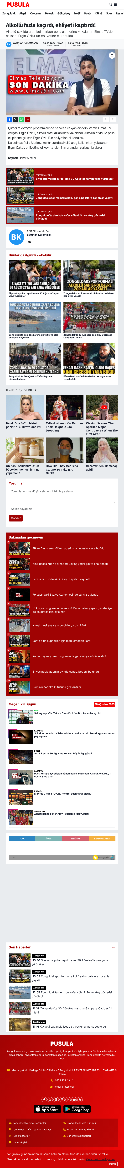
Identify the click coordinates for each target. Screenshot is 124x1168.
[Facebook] (44, 1099)
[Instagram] (62, 1099)
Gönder (16, 518)
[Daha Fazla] (27, 119)
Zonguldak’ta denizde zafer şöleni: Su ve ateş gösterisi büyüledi (33, 336)
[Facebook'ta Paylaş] (9, 119)
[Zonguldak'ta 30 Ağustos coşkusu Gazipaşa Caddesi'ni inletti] (89, 317)
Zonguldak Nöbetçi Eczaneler (29, 1123)
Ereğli (77, 13)
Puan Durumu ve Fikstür (81, 1129)
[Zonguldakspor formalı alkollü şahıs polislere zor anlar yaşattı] (89, 275)
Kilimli (98, 13)
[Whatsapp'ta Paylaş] (21, 119)
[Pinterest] (56, 1099)
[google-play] (77, 1109)
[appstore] (47, 1109)
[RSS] (80, 1099)
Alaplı (22, 13)
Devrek (49, 13)
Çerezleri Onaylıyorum (100, 1159)
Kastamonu (39, 1022)
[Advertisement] (62, 902)
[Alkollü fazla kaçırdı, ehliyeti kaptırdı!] (62, 82)
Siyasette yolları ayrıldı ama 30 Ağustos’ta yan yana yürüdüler (34, 294)
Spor (109, 13)
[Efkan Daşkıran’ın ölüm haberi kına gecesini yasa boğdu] (89, 358)
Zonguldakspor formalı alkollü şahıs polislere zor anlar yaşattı (88, 294)
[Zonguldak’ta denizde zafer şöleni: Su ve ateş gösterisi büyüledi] (35, 317)
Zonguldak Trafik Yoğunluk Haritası (32, 1129)
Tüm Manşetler (21, 1135)
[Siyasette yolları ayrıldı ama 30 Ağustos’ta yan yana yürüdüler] (35, 275)
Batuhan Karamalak (39, 234)
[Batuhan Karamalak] (16, 236)
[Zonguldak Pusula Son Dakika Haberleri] (18, 4)
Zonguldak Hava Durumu (82, 1123)
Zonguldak (9, 13)
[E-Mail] (29, 241)
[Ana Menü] (115, 4)
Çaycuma (35, 13)
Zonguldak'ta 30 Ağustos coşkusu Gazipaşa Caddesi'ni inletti (87, 336)
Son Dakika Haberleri (79, 1135)
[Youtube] (74, 1099)
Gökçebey (63, 13)
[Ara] (110, 4)
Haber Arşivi (20, 1142)
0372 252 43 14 (64, 1080)
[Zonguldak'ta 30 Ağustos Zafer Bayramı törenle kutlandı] (35, 358)
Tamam (112, 1164)
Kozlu (87, 13)
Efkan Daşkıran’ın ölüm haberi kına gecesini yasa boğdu (87, 377)
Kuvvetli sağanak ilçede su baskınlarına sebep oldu (69, 1026)
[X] (50, 1099)
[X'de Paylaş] (15, 119)
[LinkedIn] (68, 1099)
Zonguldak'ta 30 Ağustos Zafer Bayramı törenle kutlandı (30, 377)
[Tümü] (113, 947)
